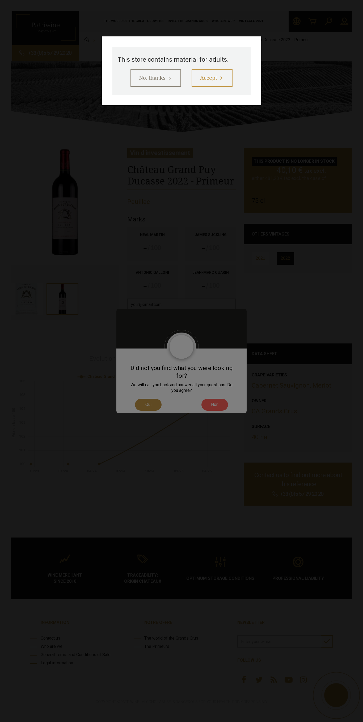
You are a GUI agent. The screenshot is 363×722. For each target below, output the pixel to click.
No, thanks (152, 78)
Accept (208, 78)
